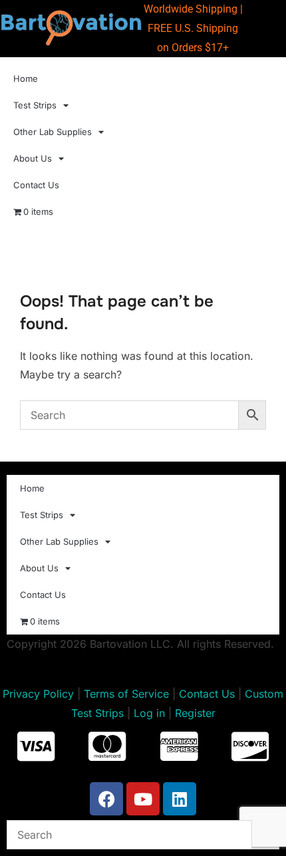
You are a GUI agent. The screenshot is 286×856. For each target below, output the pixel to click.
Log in (149, 713)
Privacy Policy (38, 693)
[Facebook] (106, 798)
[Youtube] (143, 798)
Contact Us (36, 185)
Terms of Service (126, 693)
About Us (32, 158)
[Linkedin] (179, 798)
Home (25, 78)
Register (195, 713)
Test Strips (35, 105)
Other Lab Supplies (52, 131)
